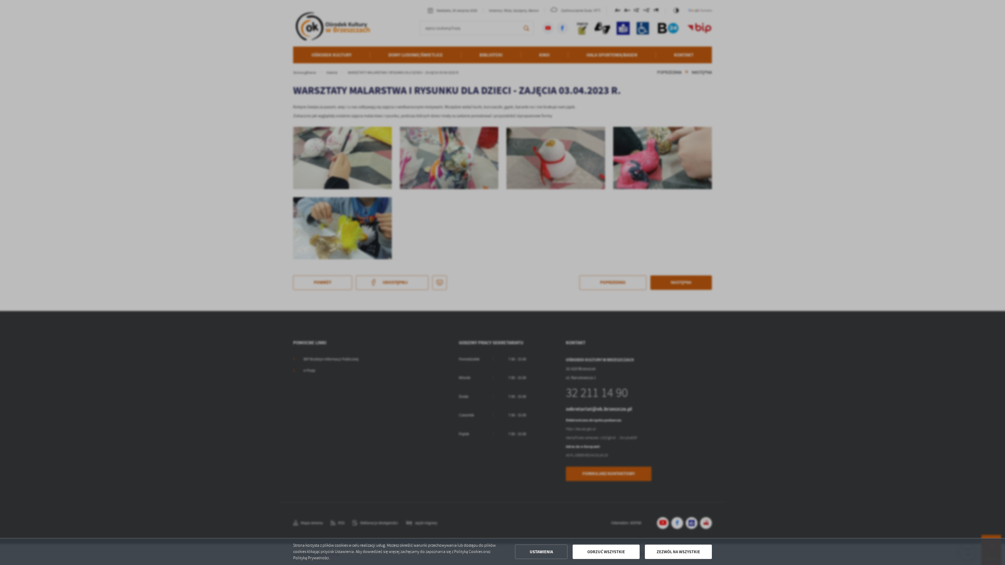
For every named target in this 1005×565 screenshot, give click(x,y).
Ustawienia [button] (541, 552)
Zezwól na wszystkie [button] (678, 552)
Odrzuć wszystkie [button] (606, 552)
